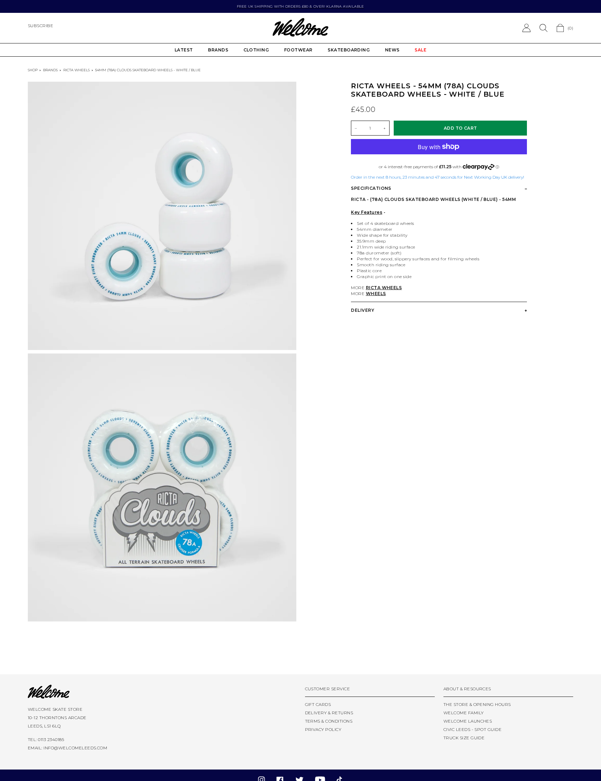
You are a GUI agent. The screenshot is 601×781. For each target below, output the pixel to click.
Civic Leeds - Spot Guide (472, 729)
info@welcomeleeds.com (75, 747)
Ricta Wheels (76, 70)
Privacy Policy (323, 729)
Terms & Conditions (329, 721)
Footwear (298, 49)
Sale (420, 49)
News (392, 49)
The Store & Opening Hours (477, 704)
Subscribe (40, 25)
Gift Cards (318, 704)
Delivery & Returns (329, 712)
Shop (33, 70)
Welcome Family (463, 712)
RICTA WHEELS (384, 287)
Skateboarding (349, 49)
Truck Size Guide (464, 737)
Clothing (256, 49)
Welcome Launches (467, 721)
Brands (218, 49)
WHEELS (376, 293)
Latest (184, 49)
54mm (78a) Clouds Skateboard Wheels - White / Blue (148, 70)
